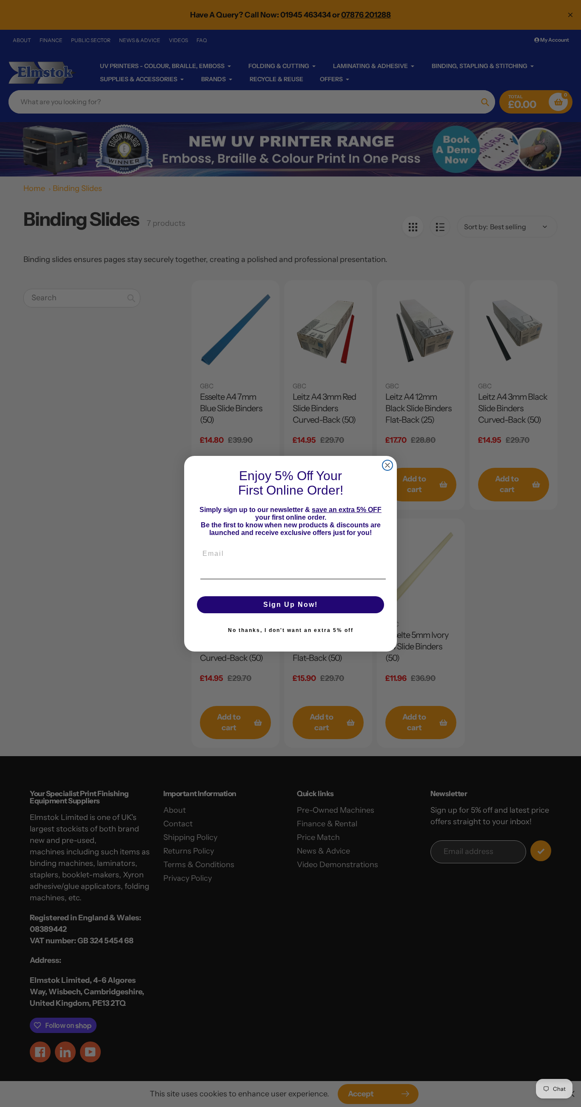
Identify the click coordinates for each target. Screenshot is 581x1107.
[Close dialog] (387, 465)
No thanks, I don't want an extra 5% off (290, 630)
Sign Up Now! (290, 604)
